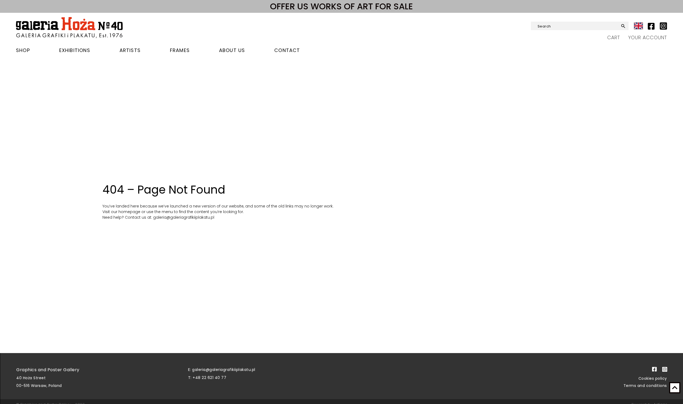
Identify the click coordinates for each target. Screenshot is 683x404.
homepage (129, 211)
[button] (619, 26)
